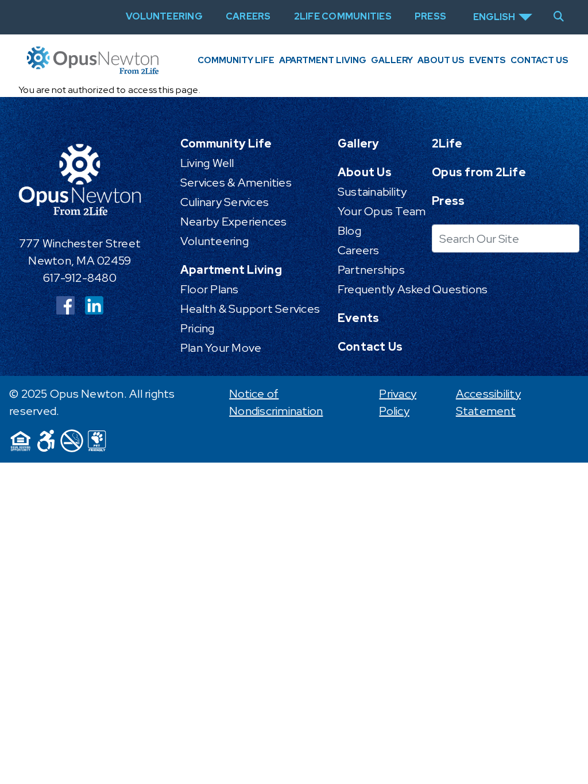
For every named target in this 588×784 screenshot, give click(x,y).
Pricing (197, 328)
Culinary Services (224, 202)
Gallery (392, 60)
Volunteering (214, 241)
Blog (349, 230)
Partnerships (371, 269)
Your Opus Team (382, 211)
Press (448, 200)
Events (487, 60)
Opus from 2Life (479, 172)
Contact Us (539, 60)
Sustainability (372, 191)
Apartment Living (322, 60)
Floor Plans (209, 289)
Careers (359, 250)
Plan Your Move (221, 347)
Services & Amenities (236, 182)
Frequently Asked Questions (413, 289)
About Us (441, 60)
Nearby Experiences (233, 221)
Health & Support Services (250, 308)
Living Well (207, 163)
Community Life (236, 60)
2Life (447, 143)
